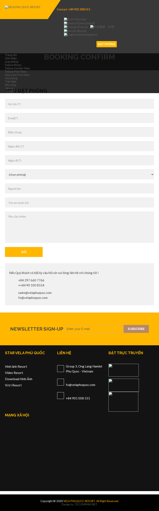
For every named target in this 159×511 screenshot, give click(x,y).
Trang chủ (11, 55)
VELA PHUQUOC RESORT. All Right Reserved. (91, 501)
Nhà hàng (10, 84)
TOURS (9, 91)
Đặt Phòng (106, 44)
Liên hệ (9, 88)
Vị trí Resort (13, 385)
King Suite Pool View (17, 75)
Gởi (23, 252)
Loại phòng (11, 61)
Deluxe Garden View (17, 68)
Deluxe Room (13, 65)
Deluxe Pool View (15, 71)
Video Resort (14, 373)
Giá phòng (11, 78)
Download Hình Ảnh (18, 379)
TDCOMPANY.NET (85, 504)
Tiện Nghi (10, 81)
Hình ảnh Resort (16, 366)
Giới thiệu (11, 58)
